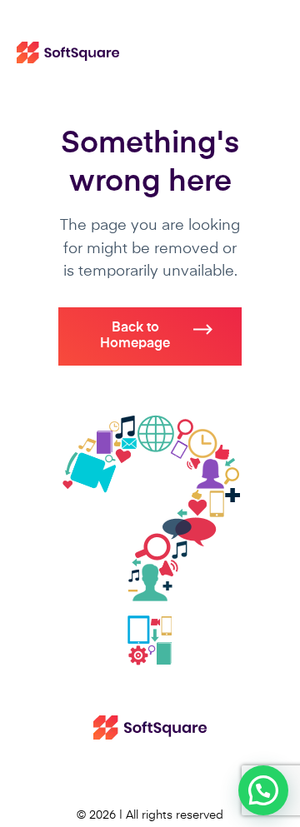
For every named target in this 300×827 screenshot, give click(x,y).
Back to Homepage (135, 336)
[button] (263, 790)
